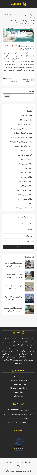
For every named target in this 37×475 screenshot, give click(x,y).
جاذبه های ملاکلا (27, 151)
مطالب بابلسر (27, 168)
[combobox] (18, 222)
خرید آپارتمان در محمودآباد (18, 388)
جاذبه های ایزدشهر (26, 115)
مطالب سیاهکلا (27, 186)
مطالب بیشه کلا (27, 172)
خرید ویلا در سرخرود (18, 376)
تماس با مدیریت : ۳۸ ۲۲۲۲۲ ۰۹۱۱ (18, 410)
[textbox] (18, 222)
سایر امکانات (29, 241)
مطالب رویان (28, 177)
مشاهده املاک (18, 396)
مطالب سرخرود (27, 181)
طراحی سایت (27, 471)
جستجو (31, 91)
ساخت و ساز (28, 159)
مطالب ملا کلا (27, 203)
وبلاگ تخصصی (18, 392)
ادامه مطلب (7, 78)
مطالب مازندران (27, 194)
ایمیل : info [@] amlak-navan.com (18, 422)
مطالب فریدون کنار (26, 190)
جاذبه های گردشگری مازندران (22, 142)
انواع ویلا (29, 111)
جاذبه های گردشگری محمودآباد (22, 146)
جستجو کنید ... (18, 247)
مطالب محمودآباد (26, 199)
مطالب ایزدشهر (27, 164)
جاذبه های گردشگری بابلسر (23, 129)
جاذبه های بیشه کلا (26, 120)
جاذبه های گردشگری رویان (23, 133)
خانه (34, 12)
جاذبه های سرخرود (26, 124)
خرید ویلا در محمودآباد (18, 384)
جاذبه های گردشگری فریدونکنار (22, 137)
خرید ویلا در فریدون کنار (18, 380)
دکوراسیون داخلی (26, 155)
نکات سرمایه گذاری (26, 208)
